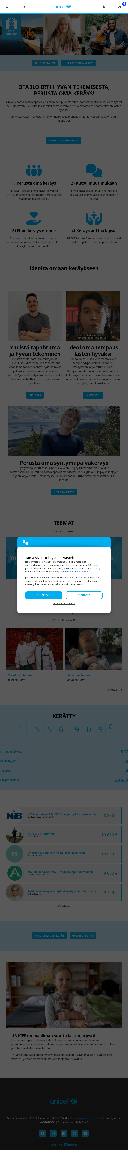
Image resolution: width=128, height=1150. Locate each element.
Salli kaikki (43, 595)
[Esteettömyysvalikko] (124, 4)
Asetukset (84, 595)
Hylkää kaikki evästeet (64, 603)
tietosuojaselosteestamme (74, 571)
